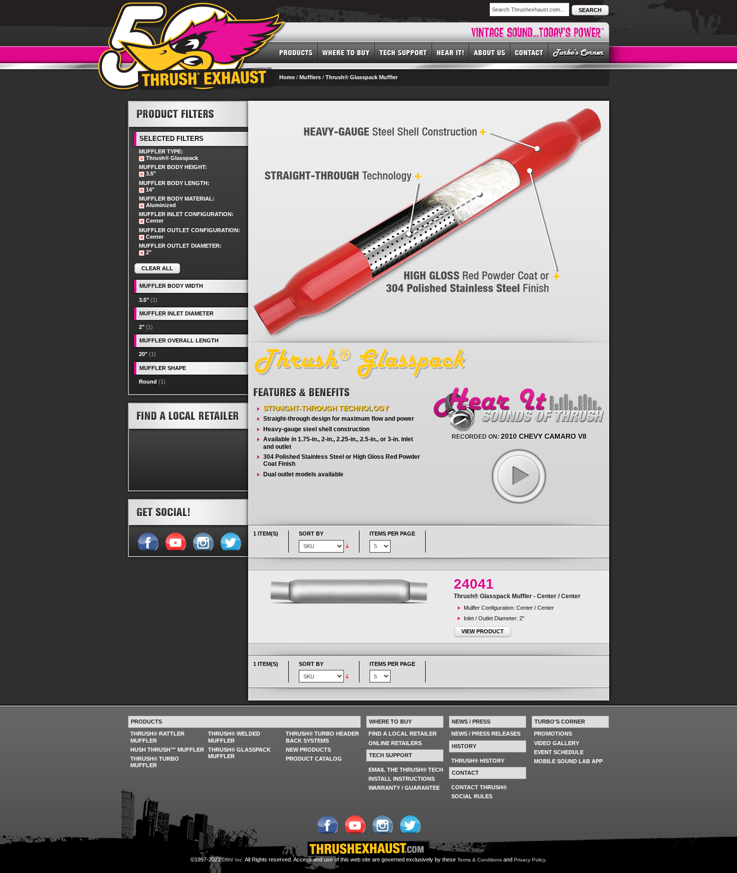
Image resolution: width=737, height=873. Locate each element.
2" (141, 327)
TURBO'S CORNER (578, 52)
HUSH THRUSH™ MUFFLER (167, 750)
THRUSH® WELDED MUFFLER (234, 737)
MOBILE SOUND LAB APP (568, 761)
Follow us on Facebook (147, 540)
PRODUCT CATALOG (314, 759)
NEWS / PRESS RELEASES (485, 734)
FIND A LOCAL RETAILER (402, 734)
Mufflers (310, 77)
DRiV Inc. (233, 859)
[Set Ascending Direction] (347, 546)
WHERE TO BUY (346, 52)
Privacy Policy (529, 859)
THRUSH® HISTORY (477, 761)
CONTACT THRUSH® (479, 787)
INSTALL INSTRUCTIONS (401, 779)
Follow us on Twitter (230, 540)
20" (143, 354)
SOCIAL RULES (471, 796)
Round (148, 382)
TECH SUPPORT (403, 52)
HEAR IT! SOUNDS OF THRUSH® (450, 52)
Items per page (392, 534)
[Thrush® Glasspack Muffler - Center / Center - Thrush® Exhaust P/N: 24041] (353, 591)
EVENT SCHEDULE (559, 752)
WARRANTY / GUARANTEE (404, 788)
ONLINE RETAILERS (395, 743)
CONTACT (529, 52)
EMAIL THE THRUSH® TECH (405, 770)
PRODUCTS (296, 52)
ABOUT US (489, 52)
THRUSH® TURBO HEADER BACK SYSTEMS (322, 737)
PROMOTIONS (553, 734)
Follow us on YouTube (175, 540)
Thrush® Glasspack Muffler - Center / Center (517, 596)
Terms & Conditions (479, 859)
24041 (474, 584)
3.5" (144, 300)
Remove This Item (141, 158)
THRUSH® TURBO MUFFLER (154, 762)
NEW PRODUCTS (308, 750)
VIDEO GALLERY (556, 743)
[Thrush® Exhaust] (192, 10)
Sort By (311, 534)
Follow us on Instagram (203, 540)
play (518, 475)
